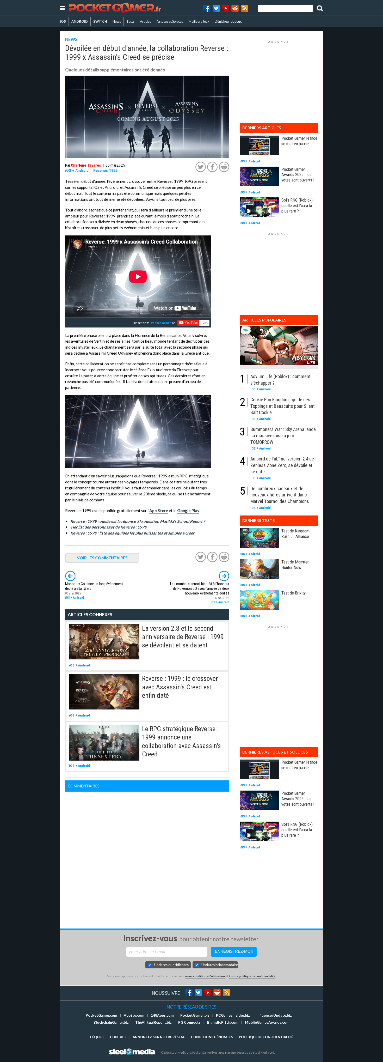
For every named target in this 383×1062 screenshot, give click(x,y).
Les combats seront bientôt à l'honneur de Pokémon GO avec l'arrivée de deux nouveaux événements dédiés (199, 589)
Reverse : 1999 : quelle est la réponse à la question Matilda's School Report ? (137, 521)
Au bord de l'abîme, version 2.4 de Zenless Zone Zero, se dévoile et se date (282, 465)
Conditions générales (212, 1037)
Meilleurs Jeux (199, 21)
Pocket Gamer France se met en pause (299, 141)
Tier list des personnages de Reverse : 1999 (108, 527)
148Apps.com (162, 1015)
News (117, 21)
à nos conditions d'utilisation (205, 976)
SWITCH (100, 21)
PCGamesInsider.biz (233, 1015)
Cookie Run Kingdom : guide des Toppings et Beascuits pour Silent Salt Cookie (282, 406)
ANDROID (79, 21)
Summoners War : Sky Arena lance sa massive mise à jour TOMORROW (283, 436)
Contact (118, 1037)
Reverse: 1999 (105, 170)
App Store (158, 510)
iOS (63, 21)
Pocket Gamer (161, 323)
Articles (145, 21)
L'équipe (97, 1037)
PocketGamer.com (101, 1015)
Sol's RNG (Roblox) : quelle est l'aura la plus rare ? (297, 205)
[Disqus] (147, 857)
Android (82, 170)
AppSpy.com (134, 1015)
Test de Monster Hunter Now (295, 564)
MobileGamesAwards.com (267, 1022)
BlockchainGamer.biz (111, 1022)
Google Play (188, 510)
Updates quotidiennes (171, 965)
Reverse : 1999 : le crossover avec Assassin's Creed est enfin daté (180, 687)
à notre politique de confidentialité (252, 976)
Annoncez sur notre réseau (159, 1037)
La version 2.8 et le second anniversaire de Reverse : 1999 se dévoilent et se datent (183, 636)
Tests (130, 21)
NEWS (71, 39)
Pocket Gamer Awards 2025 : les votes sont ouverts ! (297, 175)
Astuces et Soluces (170, 21)
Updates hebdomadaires (219, 965)
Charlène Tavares (86, 165)
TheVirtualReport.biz (153, 1022)
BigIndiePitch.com (222, 1022)
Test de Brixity (293, 593)
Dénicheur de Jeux (228, 21)
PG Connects (189, 1022)
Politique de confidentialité (266, 1037)
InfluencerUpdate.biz (274, 1015)
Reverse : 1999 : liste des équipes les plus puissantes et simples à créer (132, 533)
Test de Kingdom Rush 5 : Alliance (295, 533)
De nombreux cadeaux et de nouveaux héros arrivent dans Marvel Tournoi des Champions (279, 495)
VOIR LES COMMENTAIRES (102, 557)
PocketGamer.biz (194, 1015)
